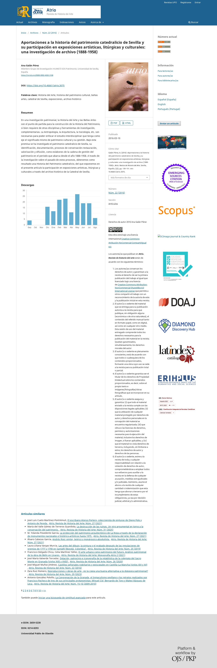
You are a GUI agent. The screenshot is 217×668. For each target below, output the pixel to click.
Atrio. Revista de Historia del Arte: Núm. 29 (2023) (55, 574)
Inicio (23, 32)
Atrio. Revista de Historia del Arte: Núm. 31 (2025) (86, 529)
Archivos (32, 22)
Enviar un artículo (169, 123)
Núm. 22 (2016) (49, 32)
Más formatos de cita (121, 177)
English (162, 104)
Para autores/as (165, 75)
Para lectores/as (165, 71)
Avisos (82, 22)
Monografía (48, 22)
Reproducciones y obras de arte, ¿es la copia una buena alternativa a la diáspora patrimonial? (98, 571)
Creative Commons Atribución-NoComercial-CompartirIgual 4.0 (127, 242)
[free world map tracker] (172, 148)
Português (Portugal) (169, 109)
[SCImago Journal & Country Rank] (176, 236)
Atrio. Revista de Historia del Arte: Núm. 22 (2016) (55, 567)
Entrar (198, 2)
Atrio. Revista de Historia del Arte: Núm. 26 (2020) (96, 561)
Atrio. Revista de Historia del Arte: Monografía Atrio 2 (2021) (93, 555)
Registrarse (185, 2)
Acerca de (96, 22)
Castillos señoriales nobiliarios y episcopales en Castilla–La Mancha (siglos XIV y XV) (102, 564)
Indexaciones (67, 22)
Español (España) (167, 99)
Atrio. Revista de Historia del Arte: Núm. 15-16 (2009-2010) (65, 583)
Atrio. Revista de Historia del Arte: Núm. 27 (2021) (75, 523)
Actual (19, 22)
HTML (128, 123)
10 (39, 590)
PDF (115, 123)
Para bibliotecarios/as (168, 80)
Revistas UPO (170, 2)
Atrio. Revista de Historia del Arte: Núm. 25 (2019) (114, 548)
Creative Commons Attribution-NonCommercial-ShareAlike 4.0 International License (131, 287)
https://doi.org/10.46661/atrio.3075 (45, 85)
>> (44, 590)
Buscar (194, 22)
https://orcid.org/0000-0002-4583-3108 (37, 75)
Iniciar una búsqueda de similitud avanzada (62, 597)
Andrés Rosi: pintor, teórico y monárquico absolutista (81, 539)
